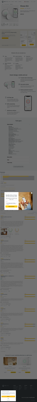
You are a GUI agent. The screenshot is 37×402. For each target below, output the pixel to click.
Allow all (8, 396)
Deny (8, 398)
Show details (8, 400)
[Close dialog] (31, 193)
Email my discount (11, 206)
